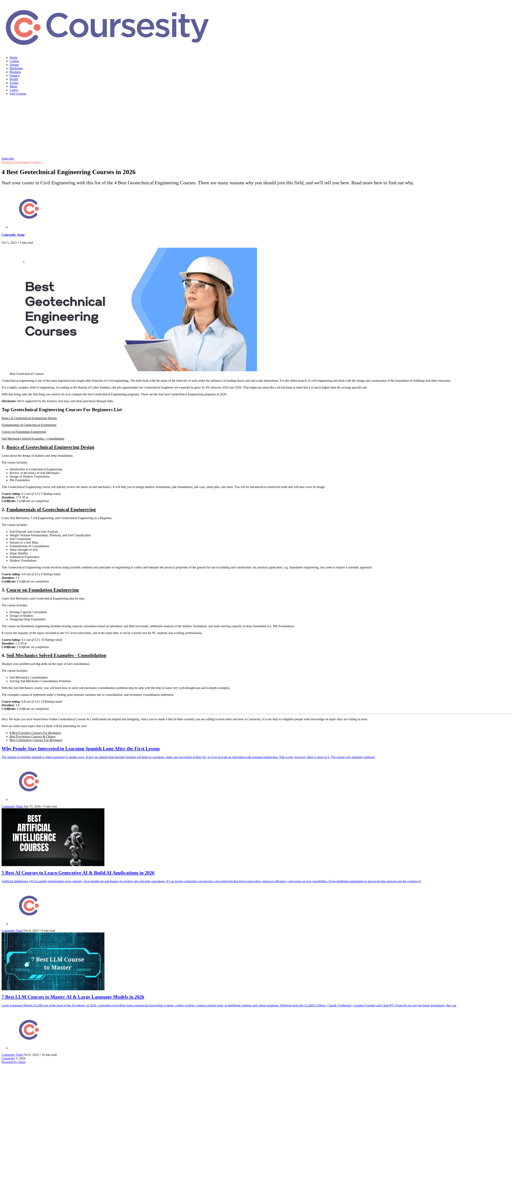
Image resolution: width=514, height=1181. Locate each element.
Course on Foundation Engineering (24, 431)
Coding (14, 61)
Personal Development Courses (21, 162)
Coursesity (8, 1058)
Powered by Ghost (13, 1062)
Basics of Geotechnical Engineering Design (29, 418)
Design (14, 64)
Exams (14, 82)
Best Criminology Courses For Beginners (36, 740)
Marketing (16, 68)
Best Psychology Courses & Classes (32, 736)
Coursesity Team (13, 234)
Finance (15, 75)
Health (14, 79)
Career (14, 90)
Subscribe (8, 158)
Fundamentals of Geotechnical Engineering (29, 425)
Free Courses (18, 93)
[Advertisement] (257, 127)
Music (13, 86)
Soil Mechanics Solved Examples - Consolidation (33, 438)
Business (15, 72)
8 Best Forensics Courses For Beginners (35, 733)
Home (13, 57)
